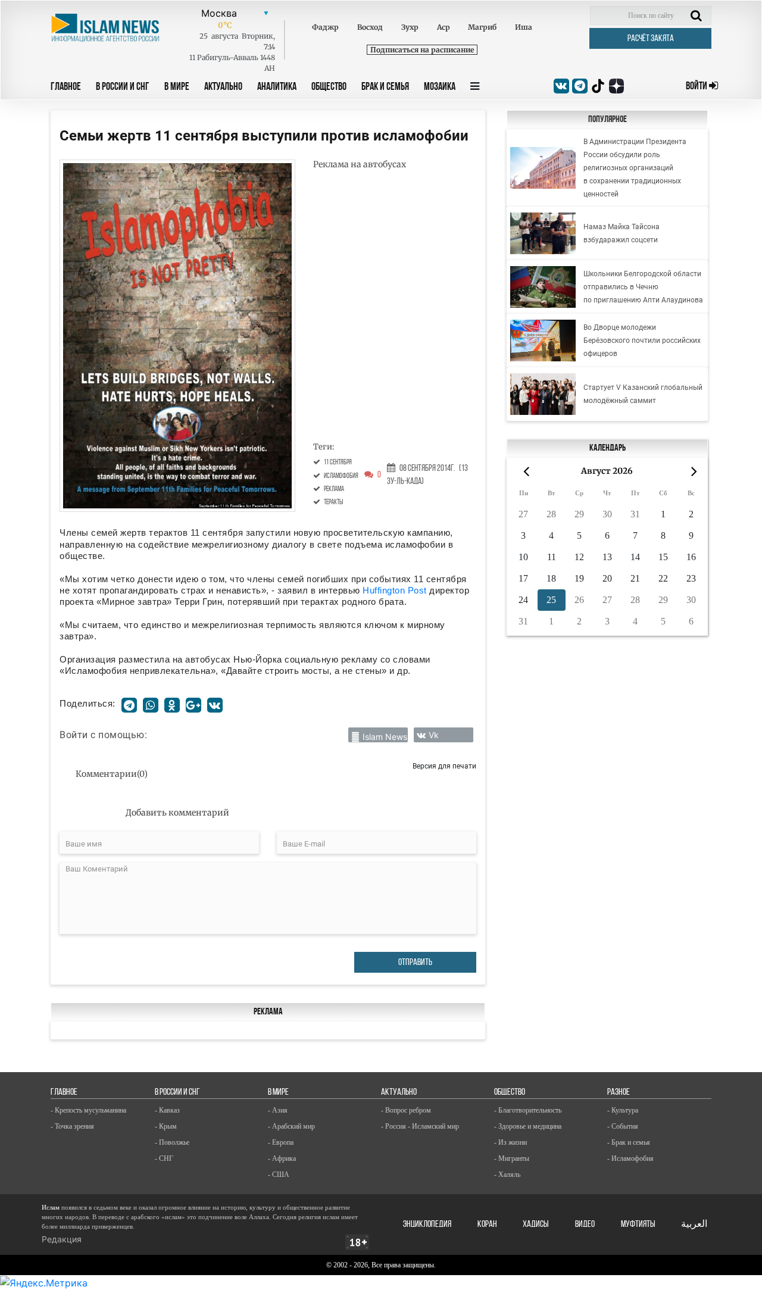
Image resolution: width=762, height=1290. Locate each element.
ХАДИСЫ (536, 1224)
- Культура (622, 1110)
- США (278, 1174)
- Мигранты (511, 1158)
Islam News (385, 737)
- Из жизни (510, 1142)
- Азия (278, 1110)
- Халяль (507, 1174)
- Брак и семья (628, 1142)
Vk (434, 735)
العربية (694, 1224)
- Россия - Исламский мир (420, 1126)
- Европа (280, 1142)
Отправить (415, 962)
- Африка (282, 1158)
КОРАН (487, 1224)
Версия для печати (444, 765)
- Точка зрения (72, 1126)
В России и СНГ (122, 87)
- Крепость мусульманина (88, 1110)
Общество (328, 87)
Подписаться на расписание (422, 49)
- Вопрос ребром (406, 1110)
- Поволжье (172, 1142)
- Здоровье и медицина (527, 1126)
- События (622, 1126)
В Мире (176, 87)
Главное (66, 87)
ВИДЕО (585, 1224)
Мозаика (439, 87)
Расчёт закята (650, 38)
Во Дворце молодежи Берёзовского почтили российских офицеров (642, 340)
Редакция (62, 1239)
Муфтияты (638, 1224)
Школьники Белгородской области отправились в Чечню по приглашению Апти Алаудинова (643, 287)
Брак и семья (385, 87)
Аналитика (276, 87)
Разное (618, 1092)
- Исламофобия (630, 1158)
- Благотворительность (527, 1110)
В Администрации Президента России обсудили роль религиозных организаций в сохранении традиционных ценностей (634, 168)
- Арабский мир (291, 1126)
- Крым (166, 1126)
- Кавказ (167, 1110)
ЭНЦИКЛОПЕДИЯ (427, 1224)
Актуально (223, 87)
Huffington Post (395, 590)
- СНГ (164, 1158)
